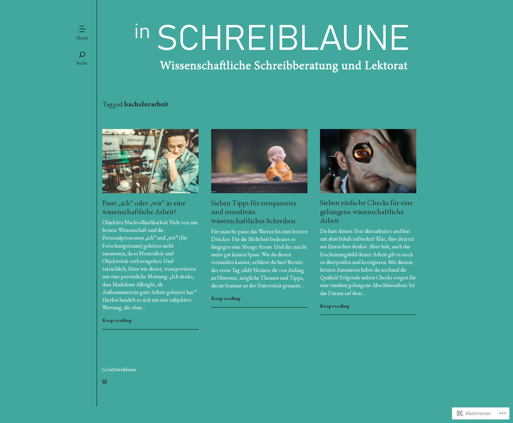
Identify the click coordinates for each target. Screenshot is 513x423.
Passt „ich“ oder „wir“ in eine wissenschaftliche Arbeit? (144, 207)
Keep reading (117, 320)
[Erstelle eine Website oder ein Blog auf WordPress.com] (104, 381)
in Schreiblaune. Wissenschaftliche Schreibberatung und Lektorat (259, 57)
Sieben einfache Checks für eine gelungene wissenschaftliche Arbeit (366, 211)
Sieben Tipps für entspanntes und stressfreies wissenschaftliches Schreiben (253, 211)
